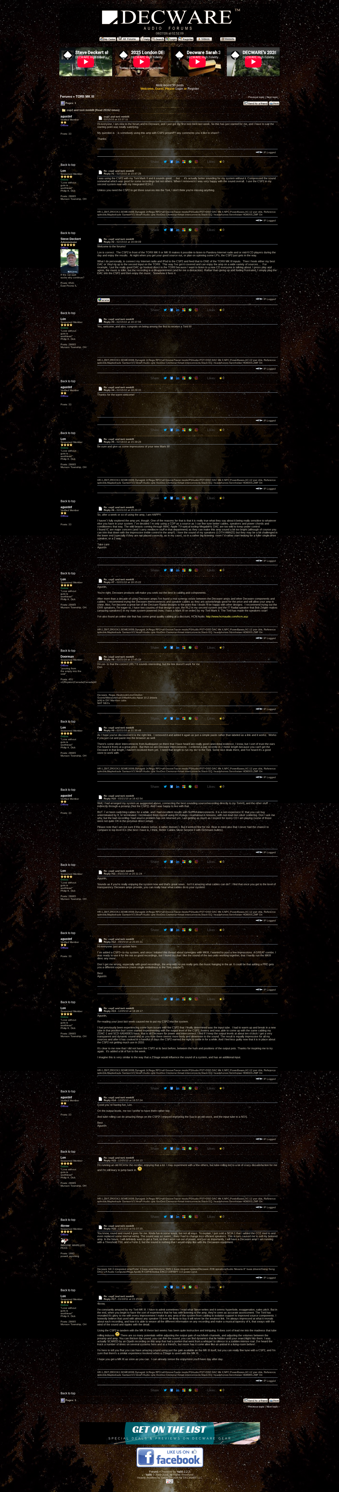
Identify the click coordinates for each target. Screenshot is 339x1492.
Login (179, 88)
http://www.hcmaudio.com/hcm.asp (227, 616)
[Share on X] (166, 161)
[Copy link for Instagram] (197, 161)
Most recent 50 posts (170, 85)
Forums (66, 96)
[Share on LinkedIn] (178, 161)
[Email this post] (184, 161)
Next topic (272, 97)
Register (193, 88)
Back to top (68, 165)
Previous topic (256, 97)
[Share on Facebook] (172, 161)
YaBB (148, 1474)
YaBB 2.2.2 (183, 1471)
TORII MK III (85, 96)
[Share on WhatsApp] (190, 161)
